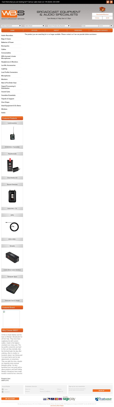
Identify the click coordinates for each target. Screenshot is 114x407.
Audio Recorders (7, 35)
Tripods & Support (7, 99)
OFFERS (34, 30)
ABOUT (56, 30)
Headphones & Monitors (9, 62)
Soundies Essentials (8, 95)
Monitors (4, 79)
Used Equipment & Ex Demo (11, 105)
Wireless (4, 109)
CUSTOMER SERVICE (100, 30)
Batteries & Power (7, 42)
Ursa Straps (5, 102)
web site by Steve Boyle (57, 405)
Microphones (5, 76)
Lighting (4, 69)
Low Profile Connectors (9, 72)
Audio (3, 113)
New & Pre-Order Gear (8, 83)
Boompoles (5, 46)
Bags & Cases (6, 39)
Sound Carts (5, 92)
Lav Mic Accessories (8, 65)
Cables (3, 49)
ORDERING (78, 30)
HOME (12, 30)
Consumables (6, 53)
